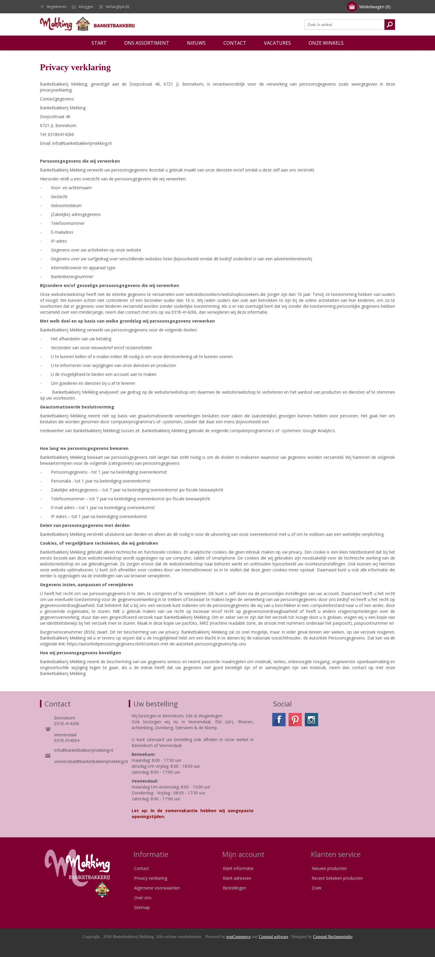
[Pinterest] (295, 719)
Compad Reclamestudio (332, 936)
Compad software (273, 936)
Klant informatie (238, 868)
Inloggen (86, 6)
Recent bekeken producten (337, 878)
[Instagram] (311, 719)
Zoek (316, 888)
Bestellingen (234, 888)
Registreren (56, 6)
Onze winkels (326, 43)
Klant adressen (237, 878)
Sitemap (142, 907)
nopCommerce (238, 936)
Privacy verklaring (150, 878)
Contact (141, 868)
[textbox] (345, 24)
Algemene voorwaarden (157, 888)
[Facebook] (279, 719)
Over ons (143, 897)
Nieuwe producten (329, 868)
